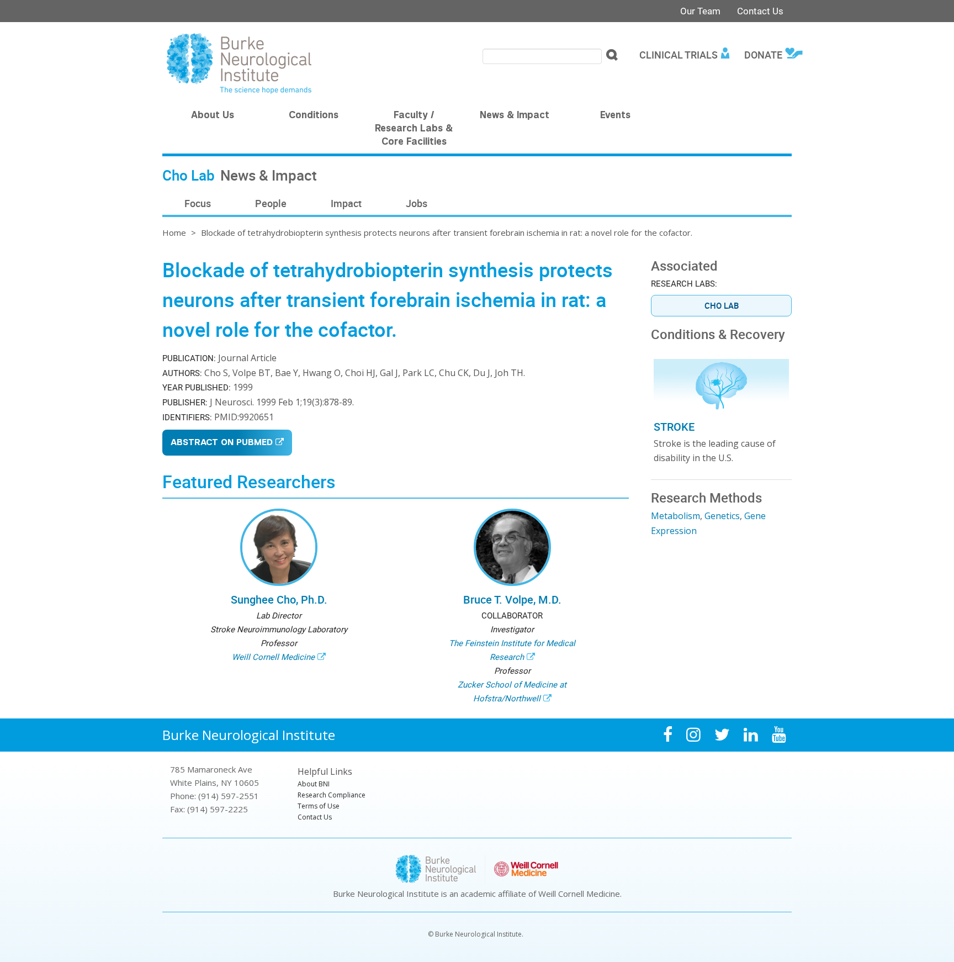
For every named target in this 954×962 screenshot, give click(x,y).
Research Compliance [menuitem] (331, 795)
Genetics (722, 516)
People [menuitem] (271, 203)
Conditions (313, 116)
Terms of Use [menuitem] (319, 806)
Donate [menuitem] (763, 54)
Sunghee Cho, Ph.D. (279, 599)
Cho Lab (721, 305)
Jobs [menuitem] (416, 203)
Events (615, 116)
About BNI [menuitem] (314, 784)
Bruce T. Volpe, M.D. (512, 599)
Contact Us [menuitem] (315, 817)
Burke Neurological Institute (248, 735)
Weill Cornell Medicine (273, 656)
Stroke (674, 426)
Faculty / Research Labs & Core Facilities (414, 129)
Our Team (700, 10)
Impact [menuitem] (346, 203)
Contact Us (760, 10)
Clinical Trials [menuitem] (678, 54)
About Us (212, 116)
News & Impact (514, 116)
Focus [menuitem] (197, 203)
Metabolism (675, 516)
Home (174, 232)
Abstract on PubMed (222, 443)
